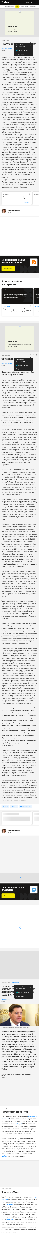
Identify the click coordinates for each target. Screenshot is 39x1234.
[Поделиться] (33, 40)
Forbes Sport (6, 306)
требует (4, 1184)
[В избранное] (36, 40)
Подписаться (8, 268)
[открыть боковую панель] (32, 2)
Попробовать (20, 54)
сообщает (18, 1152)
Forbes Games (11, 6)
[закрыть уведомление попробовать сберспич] (30, 45)
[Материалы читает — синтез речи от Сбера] (30, 40)
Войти (27, 2)
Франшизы (33, 6)
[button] (36, 2)
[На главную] (5, 2)
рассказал (10, 1233)
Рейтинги (24, 6)
